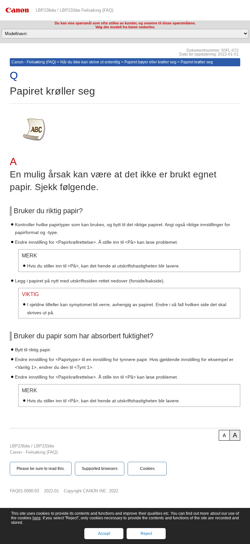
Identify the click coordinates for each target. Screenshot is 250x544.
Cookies (147, 468)
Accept (104, 533)
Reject (146, 533)
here (37, 518)
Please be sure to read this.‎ (41, 468)
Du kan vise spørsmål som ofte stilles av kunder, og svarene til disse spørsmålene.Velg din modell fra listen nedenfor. (125, 25)
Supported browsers (100, 468)
